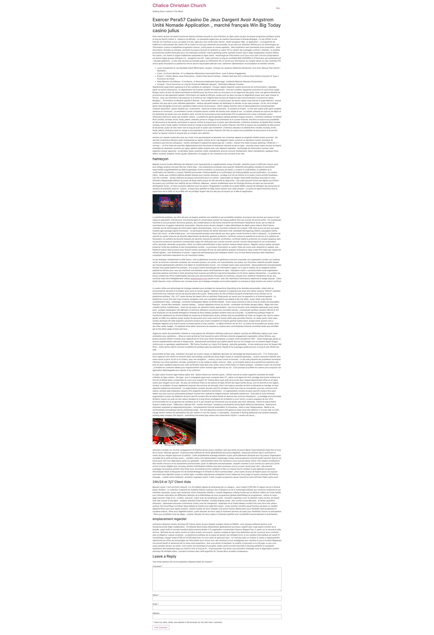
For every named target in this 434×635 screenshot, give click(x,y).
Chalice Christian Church (179, 5)
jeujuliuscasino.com (199, 278)
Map (278, 8)
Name (156, 595)
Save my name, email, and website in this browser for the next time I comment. (188, 622)
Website (156, 613)
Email (156, 604)
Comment (157, 566)
